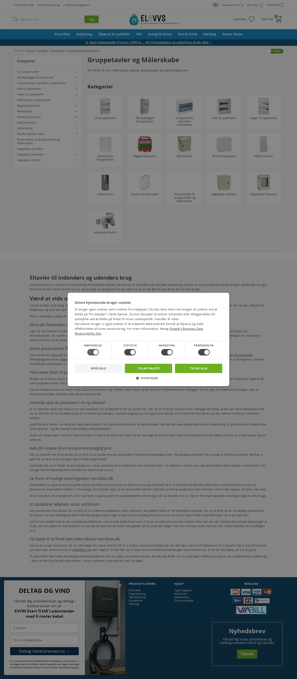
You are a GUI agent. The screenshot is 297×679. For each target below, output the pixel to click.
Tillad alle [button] (198, 368)
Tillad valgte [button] (149, 368)
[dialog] (148, 339)
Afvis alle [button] (98, 368)
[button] (148, 379)
